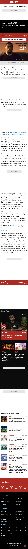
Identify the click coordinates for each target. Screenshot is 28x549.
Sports (18, 498)
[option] (8, 354)
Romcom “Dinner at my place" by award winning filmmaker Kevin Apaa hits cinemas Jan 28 (7, 357)
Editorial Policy (20, 514)
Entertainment (7, 6)
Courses (18, 504)
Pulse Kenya (4, 531)
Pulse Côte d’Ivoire (4, 534)
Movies (12, 6)
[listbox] (14, 354)
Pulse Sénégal (20, 528)
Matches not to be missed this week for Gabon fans (17, 429)
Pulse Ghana (4, 528)
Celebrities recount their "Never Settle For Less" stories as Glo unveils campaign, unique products (17, 449)
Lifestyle (11, 427)
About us (3, 511)
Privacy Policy (20, 511)
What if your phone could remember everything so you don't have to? (16, 458)
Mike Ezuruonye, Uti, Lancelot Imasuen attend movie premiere (12, 228)
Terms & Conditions (4, 520)
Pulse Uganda (20, 531)
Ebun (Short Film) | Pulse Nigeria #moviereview (13, 336)
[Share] (25, 35)
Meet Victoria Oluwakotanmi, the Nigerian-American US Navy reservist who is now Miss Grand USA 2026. (17, 421)
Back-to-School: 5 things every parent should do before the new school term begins (18, 439)
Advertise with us (5, 515)
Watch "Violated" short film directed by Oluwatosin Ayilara (20, 357)
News (10, 416)
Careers (18, 501)
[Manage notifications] (25, 546)
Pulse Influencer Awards (20, 518)
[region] (14, 354)
